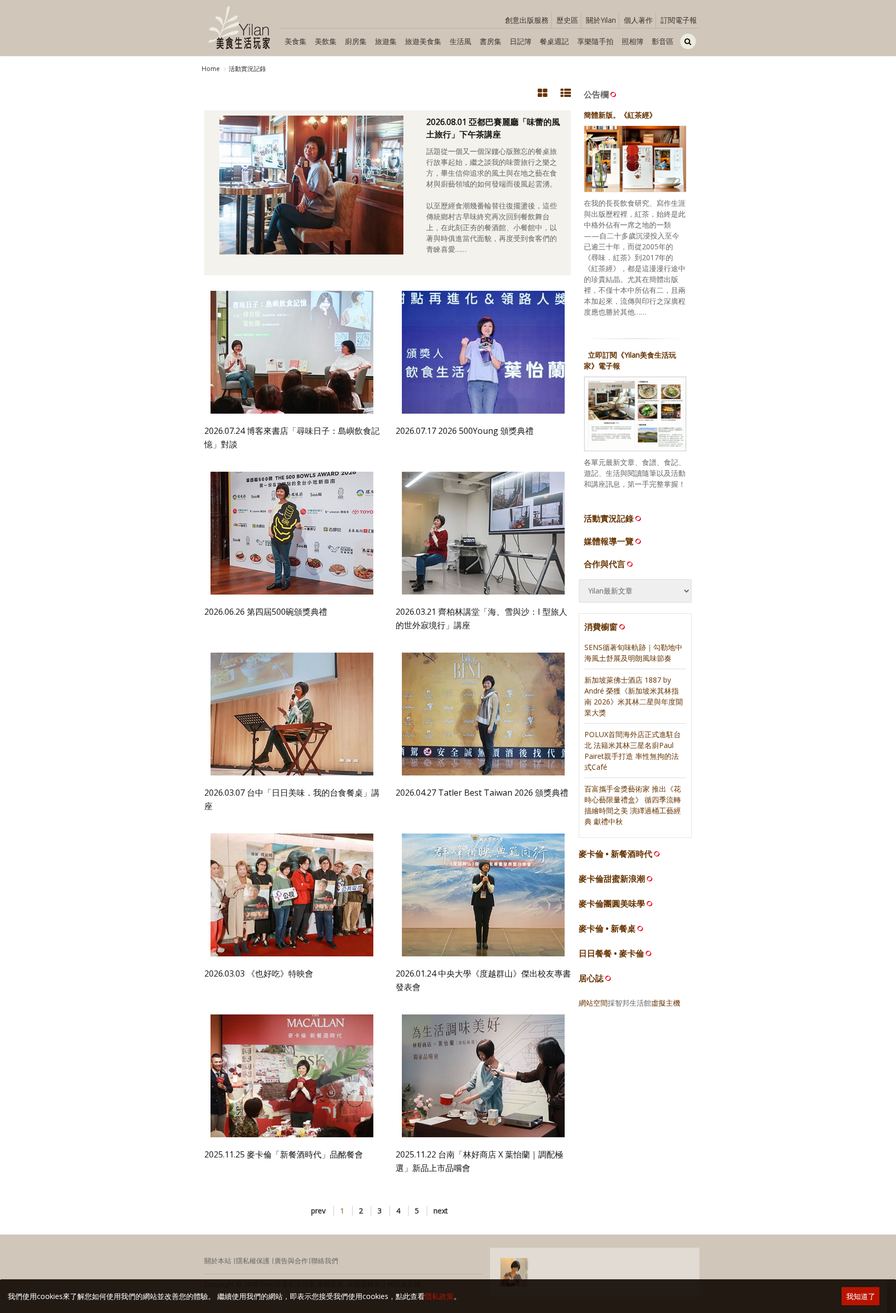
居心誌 (591, 978)
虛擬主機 (665, 1003)
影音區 (663, 41)
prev (318, 1211)
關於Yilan (601, 20)
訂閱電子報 (679, 20)
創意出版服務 (527, 20)
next (440, 1211)
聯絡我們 (324, 1260)
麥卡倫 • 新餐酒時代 (615, 854)
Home (211, 68)
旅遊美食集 (423, 41)
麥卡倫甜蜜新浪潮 (612, 878)
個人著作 (638, 20)
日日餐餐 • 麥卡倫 (611, 953)
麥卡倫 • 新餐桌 (607, 928)
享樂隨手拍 (595, 41)
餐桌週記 (554, 41)
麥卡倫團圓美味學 (612, 903)
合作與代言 (604, 564)
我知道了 (860, 1296)
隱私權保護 (253, 1260)
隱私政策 (439, 1296)
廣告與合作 (291, 1260)
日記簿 (520, 41)
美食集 (295, 41)
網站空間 (593, 1003)
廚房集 (356, 41)
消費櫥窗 (601, 626)
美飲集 (326, 41)
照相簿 (632, 41)
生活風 (460, 41)
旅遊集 (386, 41)
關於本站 (217, 1260)
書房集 (490, 41)
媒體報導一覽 (609, 541)
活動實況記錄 (247, 68)
